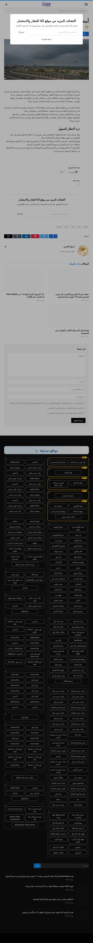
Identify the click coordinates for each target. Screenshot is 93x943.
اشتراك (21, 32)
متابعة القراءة (46, 39)
